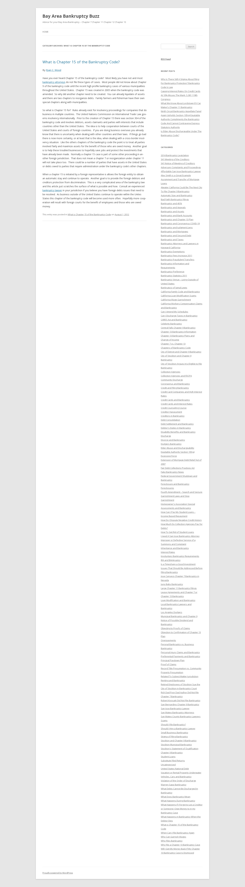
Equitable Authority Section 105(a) (177, 451)
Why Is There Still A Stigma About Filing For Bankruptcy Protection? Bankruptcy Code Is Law (180, 83)
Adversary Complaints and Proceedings (181, 167)
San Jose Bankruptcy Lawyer (175, 708)
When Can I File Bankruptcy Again (177, 832)
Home (45, 31)
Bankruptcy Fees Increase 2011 (176, 255)
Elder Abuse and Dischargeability (177, 447)
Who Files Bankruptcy (171, 840)
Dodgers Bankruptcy (171, 443)
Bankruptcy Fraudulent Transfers (177, 259)
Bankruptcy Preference (172, 271)
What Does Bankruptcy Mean (175, 796)
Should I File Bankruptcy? (173, 724)
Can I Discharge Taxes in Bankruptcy (179, 315)
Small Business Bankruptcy (174, 732)
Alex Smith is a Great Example (176, 175)
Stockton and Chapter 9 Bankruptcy (178, 740)
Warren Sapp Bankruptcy (173, 784)
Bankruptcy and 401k (171, 203)
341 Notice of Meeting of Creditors (178, 163)
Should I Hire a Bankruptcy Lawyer (178, 728)
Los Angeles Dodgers (171, 612)
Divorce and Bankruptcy (173, 439)
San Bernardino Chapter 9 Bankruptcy (180, 704)
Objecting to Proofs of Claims (175, 628)
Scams (164, 720)
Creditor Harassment (171, 411)
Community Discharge (172, 379)
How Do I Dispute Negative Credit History (181, 520)
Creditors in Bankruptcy (172, 415)
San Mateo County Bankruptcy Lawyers (180, 716)
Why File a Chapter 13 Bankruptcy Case (180, 844)
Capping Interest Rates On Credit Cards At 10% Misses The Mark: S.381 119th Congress (180, 95)
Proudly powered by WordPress (57, 872)
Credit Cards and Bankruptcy (175, 399)
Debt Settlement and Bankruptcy (177, 423)
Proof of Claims (168, 664)
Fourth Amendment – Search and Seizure (181, 492)
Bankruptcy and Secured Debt (176, 235)
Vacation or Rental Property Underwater (181, 772)
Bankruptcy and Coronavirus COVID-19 (180, 223)
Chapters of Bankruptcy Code (176, 347)
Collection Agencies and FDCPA (176, 375)
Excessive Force (169, 455)
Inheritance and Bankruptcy (175, 548)
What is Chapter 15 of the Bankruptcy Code (89, 214)
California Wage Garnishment (176, 299)
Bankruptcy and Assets (172, 211)
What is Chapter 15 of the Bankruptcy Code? (81, 61)
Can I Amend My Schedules (174, 311)
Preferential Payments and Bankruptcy (180, 656)
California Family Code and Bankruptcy (180, 291)
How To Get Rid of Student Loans (177, 532)
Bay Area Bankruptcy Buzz (70, 16)
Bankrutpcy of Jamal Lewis (174, 287)
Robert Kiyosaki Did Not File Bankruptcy (180, 700)
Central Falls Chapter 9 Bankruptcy (178, 327)
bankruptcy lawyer (52, 190)
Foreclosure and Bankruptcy (175, 484)
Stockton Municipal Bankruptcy (176, 744)
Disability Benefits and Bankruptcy (178, 431)
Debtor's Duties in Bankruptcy (176, 427)
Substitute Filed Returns (173, 760)
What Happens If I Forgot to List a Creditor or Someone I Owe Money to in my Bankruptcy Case (181, 808)
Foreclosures (167, 488)
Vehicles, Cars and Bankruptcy (176, 776)
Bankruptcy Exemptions (173, 251)
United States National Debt (175, 768)
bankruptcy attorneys (53, 82)
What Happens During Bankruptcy (178, 800)
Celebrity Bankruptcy (171, 323)
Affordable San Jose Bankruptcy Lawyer (181, 171)
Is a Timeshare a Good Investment (178, 564)
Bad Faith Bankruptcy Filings (175, 199)
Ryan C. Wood (53, 70)
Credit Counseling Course (173, 407)
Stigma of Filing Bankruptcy (174, 736)
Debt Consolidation (170, 419)
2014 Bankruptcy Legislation (175, 155)
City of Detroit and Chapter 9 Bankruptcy (181, 351)
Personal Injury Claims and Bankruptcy (180, 652)
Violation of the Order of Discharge (178, 780)
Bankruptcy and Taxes (172, 239)
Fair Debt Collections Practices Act (177, 467)
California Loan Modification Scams (178, 295)
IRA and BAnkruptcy (170, 560)
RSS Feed (166, 59)
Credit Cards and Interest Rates (176, 403)
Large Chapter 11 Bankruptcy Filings (179, 588)
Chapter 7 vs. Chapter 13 (173, 343)
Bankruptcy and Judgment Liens (177, 227)
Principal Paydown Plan (172, 660)
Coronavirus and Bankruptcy (175, 383)
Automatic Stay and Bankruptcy (176, 195)
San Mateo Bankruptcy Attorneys (177, 712)
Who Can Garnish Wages (173, 836)
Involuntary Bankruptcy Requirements (180, 556)
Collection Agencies (170, 371)
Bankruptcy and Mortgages (174, 231)
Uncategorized (168, 764)
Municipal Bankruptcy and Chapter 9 (179, 616)
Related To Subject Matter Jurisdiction (179, 676)
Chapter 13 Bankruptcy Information (178, 331)
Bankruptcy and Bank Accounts (176, 215)
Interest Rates (168, 552)
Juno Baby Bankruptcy (172, 584)
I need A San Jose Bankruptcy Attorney (180, 536)
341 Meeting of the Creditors (175, 159)
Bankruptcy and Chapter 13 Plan (177, 219)
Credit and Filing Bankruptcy (175, 387)
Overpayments (168, 640)
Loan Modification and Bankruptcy (178, 600)
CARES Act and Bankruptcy (174, 319)
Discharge (166, 435)
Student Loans (168, 756)
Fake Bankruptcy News (172, 471)
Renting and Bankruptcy (173, 680)
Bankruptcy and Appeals (173, 207)
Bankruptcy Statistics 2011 (174, 275)
